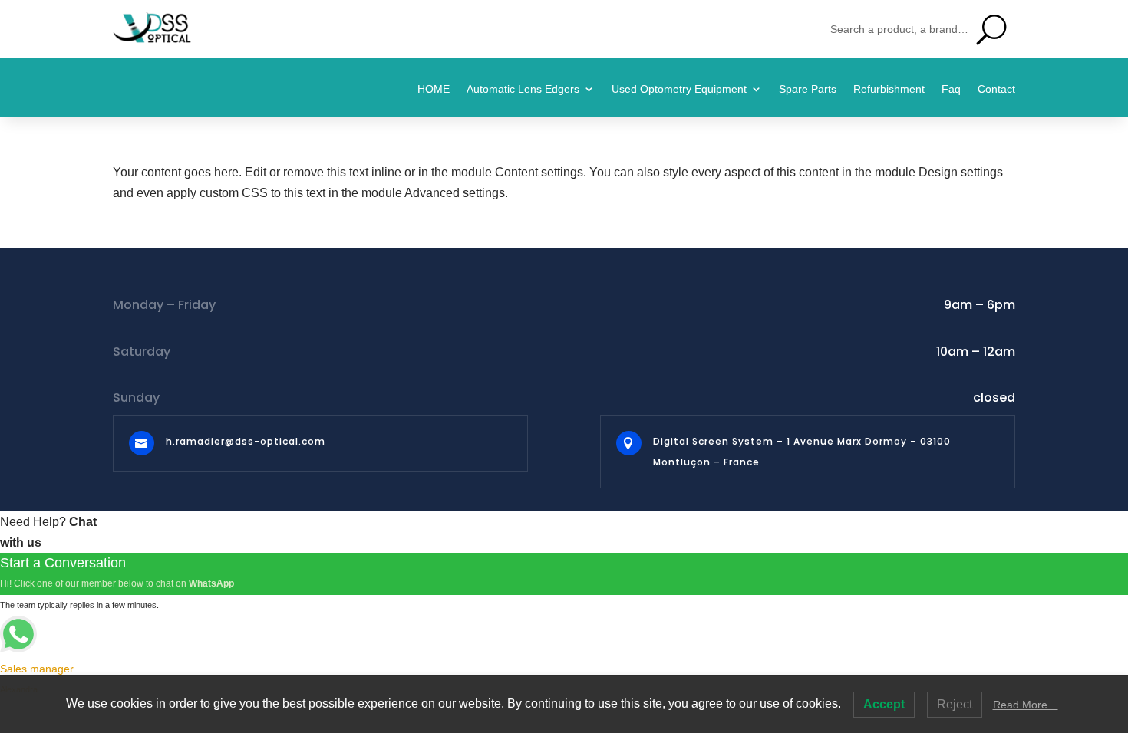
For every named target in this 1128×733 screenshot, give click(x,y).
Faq (951, 89)
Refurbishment (889, 89)
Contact (996, 89)
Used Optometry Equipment (679, 89)
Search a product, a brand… (899, 29)
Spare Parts (807, 89)
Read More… (1025, 704)
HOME (433, 89)
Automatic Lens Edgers (523, 89)
